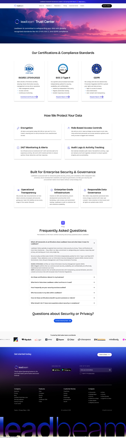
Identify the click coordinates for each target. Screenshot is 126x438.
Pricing (65, 5)
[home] (18, 6)
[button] (49, 6)
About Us (41, 5)
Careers (82, 5)
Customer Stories (73, 5)
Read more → (82, 1)
